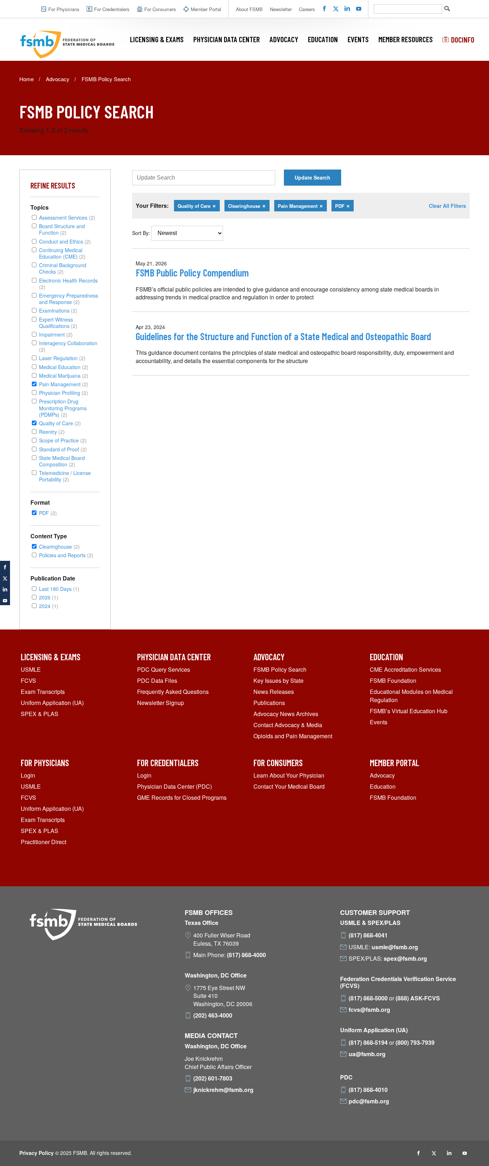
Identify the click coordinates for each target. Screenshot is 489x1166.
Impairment (56, 334)
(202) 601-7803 (212, 1078)
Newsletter (281, 9)
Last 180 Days (59, 588)
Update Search (312, 177)
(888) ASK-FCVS (418, 998)
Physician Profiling (63, 392)
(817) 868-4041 (368, 935)
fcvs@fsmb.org (369, 1010)
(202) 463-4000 (212, 1015)
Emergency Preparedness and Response (68, 298)
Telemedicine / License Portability (65, 475)
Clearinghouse (59, 546)
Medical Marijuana (63, 375)
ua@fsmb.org (367, 1054)
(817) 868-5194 (368, 1043)
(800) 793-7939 (415, 1043)
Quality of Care (60, 423)
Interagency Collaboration (68, 346)
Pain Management (63, 384)
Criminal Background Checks (62, 268)
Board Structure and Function (62, 229)
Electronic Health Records (68, 283)
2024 (48, 605)
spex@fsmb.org (405, 958)
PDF (48, 512)
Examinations (58, 310)
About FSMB (249, 9)
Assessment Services (67, 217)
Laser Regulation (62, 357)
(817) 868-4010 (368, 1090)
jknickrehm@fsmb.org (223, 1090)
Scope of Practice (63, 440)
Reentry (52, 431)
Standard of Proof (63, 449)
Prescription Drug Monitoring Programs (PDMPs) (63, 408)
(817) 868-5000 (368, 998)
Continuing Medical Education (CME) (62, 253)
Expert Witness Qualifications (58, 322)
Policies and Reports (66, 555)
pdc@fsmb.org (369, 1101)
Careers (307, 9)
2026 (48, 597)
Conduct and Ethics (65, 241)
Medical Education (63, 366)
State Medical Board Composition (62, 460)
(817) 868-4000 (246, 955)
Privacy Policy (36, 1152)
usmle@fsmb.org (395, 947)
